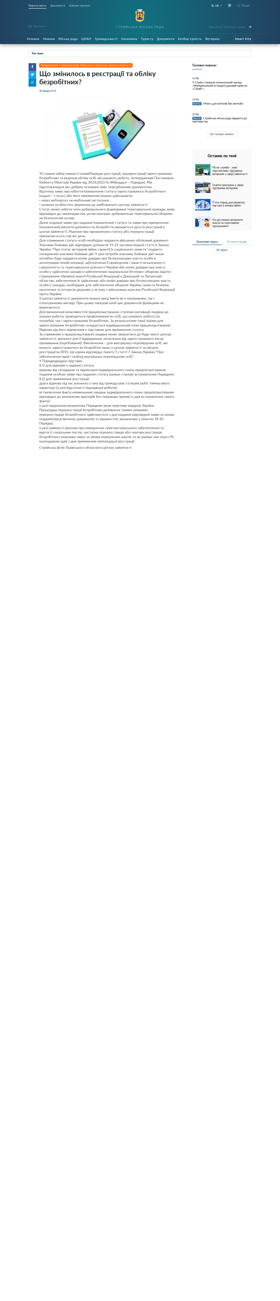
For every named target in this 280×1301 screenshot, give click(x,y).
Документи (57, 5)
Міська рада (68, 38)
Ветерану (212, 38)
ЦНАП (86, 38)
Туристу (147, 38)
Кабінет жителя (79, 5)
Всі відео (222, 249)
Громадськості (106, 38)
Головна (33, 38)
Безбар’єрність (190, 38)
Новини (49, 38)
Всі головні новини (222, 134)
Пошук (245, 5)
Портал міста (37, 5)
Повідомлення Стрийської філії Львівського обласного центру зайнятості (86, 65)
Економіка (129, 38)
